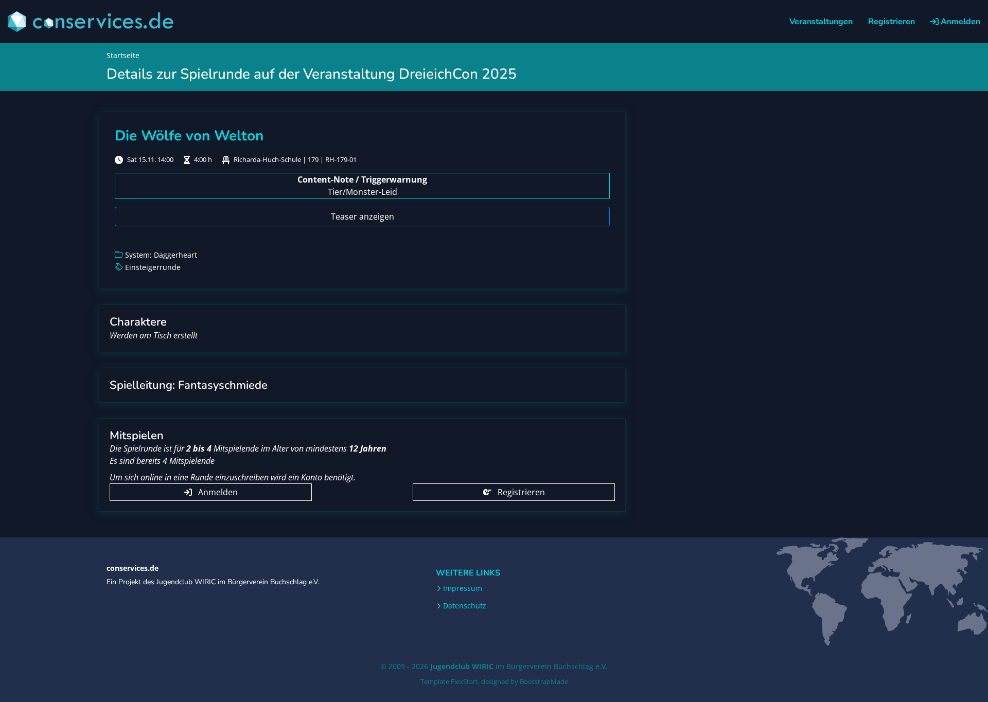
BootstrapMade (544, 681)
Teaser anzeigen (362, 216)
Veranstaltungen (821, 21)
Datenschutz (464, 605)
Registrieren (891, 21)
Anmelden (959, 21)
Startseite (123, 55)
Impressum (462, 588)
